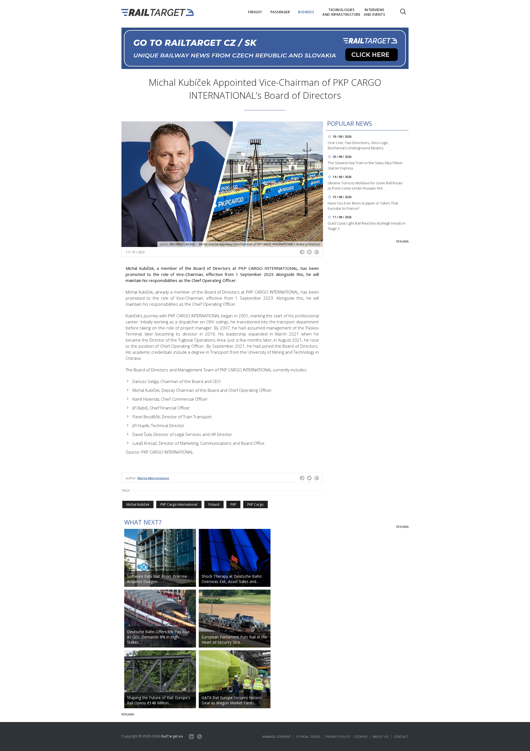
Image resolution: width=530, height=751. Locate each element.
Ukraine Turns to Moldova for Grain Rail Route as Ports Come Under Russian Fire (365, 185)
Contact (401, 736)
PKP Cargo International (178, 504)
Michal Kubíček (137, 504)
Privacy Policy (338, 736)
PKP (233, 504)
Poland (213, 504)
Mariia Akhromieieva (153, 478)
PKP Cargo (255, 504)
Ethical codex (308, 736)
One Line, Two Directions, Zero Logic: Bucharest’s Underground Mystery (358, 145)
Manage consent (276, 736)
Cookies (360, 736)
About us (380, 736)
